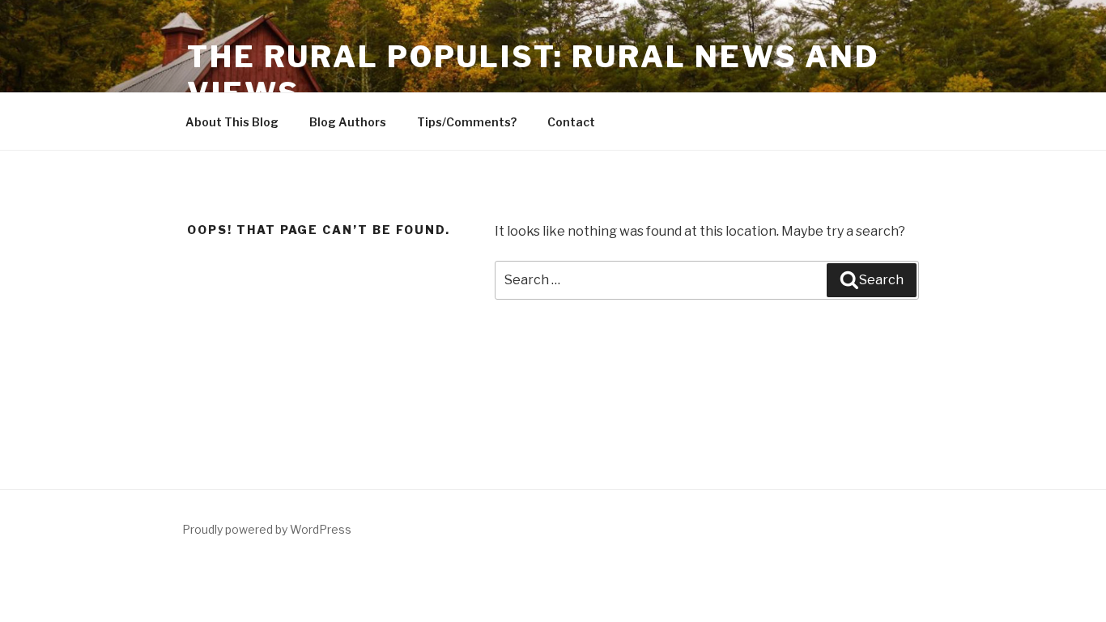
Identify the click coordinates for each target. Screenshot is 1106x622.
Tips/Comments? (467, 122)
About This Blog (232, 122)
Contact (571, 122)
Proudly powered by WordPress (266, 529)
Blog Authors (347, 122)
